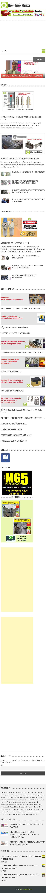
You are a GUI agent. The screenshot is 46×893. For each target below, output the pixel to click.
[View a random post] (3, 51)
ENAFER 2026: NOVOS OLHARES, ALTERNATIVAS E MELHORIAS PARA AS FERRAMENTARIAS (24, 834)
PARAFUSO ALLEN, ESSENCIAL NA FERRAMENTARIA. (20, 158)
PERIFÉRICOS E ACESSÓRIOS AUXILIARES (16, 435)
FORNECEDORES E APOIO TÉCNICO (14, 441)
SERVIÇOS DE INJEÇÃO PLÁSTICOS (14, 424)
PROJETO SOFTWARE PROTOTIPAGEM (15, 333)
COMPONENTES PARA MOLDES (12, 391)
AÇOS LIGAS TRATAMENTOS (11, 371)
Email (2, 765)
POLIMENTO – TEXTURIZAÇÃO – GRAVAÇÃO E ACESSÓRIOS (23, 418)
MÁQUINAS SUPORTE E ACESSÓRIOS (14, 327)
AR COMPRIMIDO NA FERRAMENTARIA (15, 243)
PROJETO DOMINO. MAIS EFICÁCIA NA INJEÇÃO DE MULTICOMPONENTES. (27, 843)
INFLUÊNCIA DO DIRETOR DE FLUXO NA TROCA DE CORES (28, 172)
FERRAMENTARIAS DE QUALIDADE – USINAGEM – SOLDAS (22, 352)
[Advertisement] (23, 34)
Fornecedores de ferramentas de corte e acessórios (20, 308)
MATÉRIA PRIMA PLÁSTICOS (11, 429)
